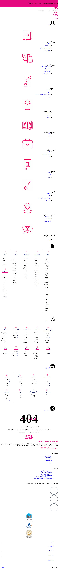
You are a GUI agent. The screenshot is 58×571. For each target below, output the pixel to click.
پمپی (7, 400)
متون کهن (48, 89)
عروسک (27, 348)
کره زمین (14, 353)
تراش (36, 276)
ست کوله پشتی (4, 284)
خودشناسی (48, 117)
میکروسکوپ (14, 355)
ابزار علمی (16, 348)
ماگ (34, 396)
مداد (36, 258)
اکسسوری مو (47, 376)
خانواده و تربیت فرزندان (45, 48)
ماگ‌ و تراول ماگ (33, 392)
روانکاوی (49, 43)
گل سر (47, 383)
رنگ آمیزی (48, 200)
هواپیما (47, 333)
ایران (49, 135)
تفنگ (15, 337)
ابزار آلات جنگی (16, 329)
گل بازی (36, 332)
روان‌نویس (35, 284)
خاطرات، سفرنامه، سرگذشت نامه (43, 94)
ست (26, 332)
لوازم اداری (26, 254)
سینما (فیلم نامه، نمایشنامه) (44, 198)
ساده (5, 351)
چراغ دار (6, 398)
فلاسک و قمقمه (46, 392)
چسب (46, 308)
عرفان (49, 239)
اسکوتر (5, 348)
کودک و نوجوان (49, 215)
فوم (4, 260)
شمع (7, 376)
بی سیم (15, 335)
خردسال (37, 348)
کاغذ (5, 254)
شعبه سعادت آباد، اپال (46, 472)
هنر (53, 192)
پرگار (36, 274)
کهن (50, 174)
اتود (36, 268)
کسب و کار (51, 150)
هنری (48, 254)
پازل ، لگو (48, 348)
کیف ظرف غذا (3, 277)
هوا (21, 383)
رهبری (49, 156)
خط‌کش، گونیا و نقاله (35, 279)
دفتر (16, 254)
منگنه (25, 258)
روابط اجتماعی (47, 45)
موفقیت (49, 115)
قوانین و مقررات (48, 458)
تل (48, 379)
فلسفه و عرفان (49, 235)
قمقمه (47, 396)
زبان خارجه (51, 65)
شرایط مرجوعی (48, 455)
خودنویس (35, 286)
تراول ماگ (33, 395)
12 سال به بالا (47, 221)
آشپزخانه (20, 395)
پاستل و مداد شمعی (46, 286)
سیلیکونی (33, 381)
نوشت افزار (37, 254)
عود (21, 379)
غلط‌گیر (35, 272)
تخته (25, 263)
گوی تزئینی (6, 392)
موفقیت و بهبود (49, 111)
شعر (49, 92)
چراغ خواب (19, 396)
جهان (49, 133)
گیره (48, 385)
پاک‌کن (35, 270)
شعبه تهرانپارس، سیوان (46, 473)
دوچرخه (47, 340)
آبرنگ (46, 272)
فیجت (36, 334)
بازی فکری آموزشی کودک (3, 333)
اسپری (46, 310)
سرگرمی (37, 329)
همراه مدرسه (5, 271)
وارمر (7, 385)
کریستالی (33, 383)
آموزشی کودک (47, 71)
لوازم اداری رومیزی (24, 267)
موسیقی (49, 193)
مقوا (4, 258)
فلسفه (49, 237)
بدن (21, 385)
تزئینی (20, 392)
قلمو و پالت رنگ (46, 294)
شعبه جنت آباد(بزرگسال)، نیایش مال (43, 478)
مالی (49, 151)
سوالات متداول (48, 460)
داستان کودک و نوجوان (45, 66)
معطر (7, 383)
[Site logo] (55, 9)
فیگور (26, 355)
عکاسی (49, 195)
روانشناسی (50, 42)
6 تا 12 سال (48, 218)
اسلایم (36, 339)
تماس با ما (49, 461)
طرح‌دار (6, 381)
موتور (47, 335)
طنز (50, 96)
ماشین (47, 342)
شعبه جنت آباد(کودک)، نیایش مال (43, 476)
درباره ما (50, 463)
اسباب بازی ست (26, 329)
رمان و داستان (49, 132)
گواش (46, 273)
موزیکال (4, 353)
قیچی (25, 278)
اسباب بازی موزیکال (36, 356)
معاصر (49, 172)
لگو (48, 353)
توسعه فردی (48, 112)
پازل (48, 351)
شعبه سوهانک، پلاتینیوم (46, 471)
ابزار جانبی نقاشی (46, 277)
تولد (7, 379)
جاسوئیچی (33, 376)
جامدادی (3, 291)
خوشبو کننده (20, 376)
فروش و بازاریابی (47, 154)
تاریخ (53, 171)
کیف (4, 280)
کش (48, 381)
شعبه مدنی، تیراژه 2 (47, 475)
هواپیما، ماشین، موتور (49, 329)
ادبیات (52, 88)
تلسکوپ (15, 351)
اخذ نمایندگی (49, 457)
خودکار (35, 283)
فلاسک (47, 395)
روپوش (46, 306)
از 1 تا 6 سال (48, 216)
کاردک (46, 304)
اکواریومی (33, 379)
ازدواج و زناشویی (47, 50)
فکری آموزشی (5, 329)
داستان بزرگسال (47, 68)
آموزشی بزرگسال (47, 73)
